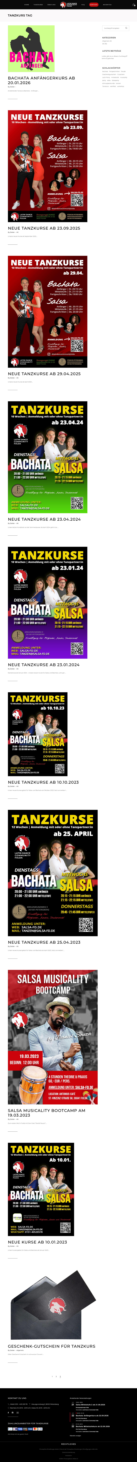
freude (123, 71)
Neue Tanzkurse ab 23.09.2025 (44, 228)
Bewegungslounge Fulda (82, 1407)
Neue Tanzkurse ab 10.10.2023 (43, 782)
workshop (120, 86)
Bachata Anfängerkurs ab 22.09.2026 (92, 1415)
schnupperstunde (108, 83)
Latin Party (106, 77)
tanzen (118, 83)
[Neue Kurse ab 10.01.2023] (41, 1189)
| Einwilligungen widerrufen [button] (90, 1449)
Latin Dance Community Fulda (90, 1410)
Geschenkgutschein (109, 74)
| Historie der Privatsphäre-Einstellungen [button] (70, 1449)
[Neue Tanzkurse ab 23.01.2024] (47, 603)
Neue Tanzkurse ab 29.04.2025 (44, 373)
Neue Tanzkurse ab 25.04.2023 (44, 942)
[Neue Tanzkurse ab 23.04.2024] (47, 457)
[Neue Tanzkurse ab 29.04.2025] (47, 312)
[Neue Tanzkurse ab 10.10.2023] (37, 734)
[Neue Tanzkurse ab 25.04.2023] (53, 873)
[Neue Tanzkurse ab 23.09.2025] (47, 166)
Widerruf (75, 1458)
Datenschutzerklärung (68, 1452)
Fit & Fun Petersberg (81, 1418)
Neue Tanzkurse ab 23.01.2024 (44, 664)
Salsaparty (115, 80)
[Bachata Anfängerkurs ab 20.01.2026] (31, 48)
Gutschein (121, 74)
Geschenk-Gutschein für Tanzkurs (51, 1346)
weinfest (113, 86)
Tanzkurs (105, 86)
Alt (17, 232)
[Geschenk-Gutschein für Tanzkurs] (53, 1305)
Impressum (68, 1455)
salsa (109, 80)
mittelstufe (115, 77)
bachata (105, 71)
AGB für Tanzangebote (65, 1458)
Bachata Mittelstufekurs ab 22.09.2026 (93, 1426)
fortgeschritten (114, 71)
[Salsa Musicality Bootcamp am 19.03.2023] (53, 1037)
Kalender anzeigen (75, 1436)
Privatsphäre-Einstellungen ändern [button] (49, 1449)
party (104, 80)
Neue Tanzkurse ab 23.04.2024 (44, 519)
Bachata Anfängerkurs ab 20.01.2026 (41, 80)
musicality (123, 77)
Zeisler (12, 87)
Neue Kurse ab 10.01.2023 (37, 1242)
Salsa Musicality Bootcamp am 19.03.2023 (47, 1113)
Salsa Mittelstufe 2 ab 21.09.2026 (90, 1404)
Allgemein (20, 1350)
